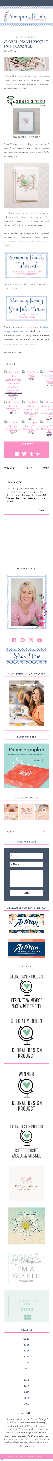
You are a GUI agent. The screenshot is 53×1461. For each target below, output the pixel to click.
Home (29, 468)
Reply (41, 510)
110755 (49, 433)
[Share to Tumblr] (31, 454)
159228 (49, 383)
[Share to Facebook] (16, 454)
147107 (31, 417)
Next (46, 468)
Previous (9, 468)
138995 (13, 431)
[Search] (44, 832)
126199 (31, 431)
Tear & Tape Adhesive (13, 429)
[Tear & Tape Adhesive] (13, 424)
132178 (13, 411)
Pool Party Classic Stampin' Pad (31, 414)
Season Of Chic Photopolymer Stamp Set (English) (13, 392)
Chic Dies (31, 375)
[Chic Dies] (31, 372)
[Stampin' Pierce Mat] (31, 424)
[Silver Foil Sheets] (13, 404)
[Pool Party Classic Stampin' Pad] (31, 406)
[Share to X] (23, 454)
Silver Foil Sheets (13, 409)
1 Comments (26, 444)
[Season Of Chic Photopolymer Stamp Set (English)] (13, 379)
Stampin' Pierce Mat (31, 429)
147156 (49, 417)
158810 (13, 397)
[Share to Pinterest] (37, 454)
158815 (31, 377)
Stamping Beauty (35, 1456)
